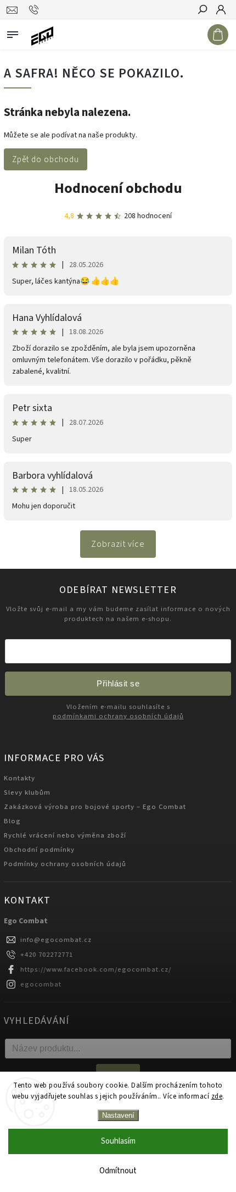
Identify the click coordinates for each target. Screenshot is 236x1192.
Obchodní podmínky (39, 850)
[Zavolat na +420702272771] (35, 10)
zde (217, 1096)
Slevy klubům (27, 792)
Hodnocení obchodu (118, 188)
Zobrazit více (118, 544)
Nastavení (118, 1115)
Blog (12, 821)
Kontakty (19, 778)
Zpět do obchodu (45, 159)
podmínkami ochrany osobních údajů (118, 716)
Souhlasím (118, 1141)
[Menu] (12, 32)
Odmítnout (118, 1171)
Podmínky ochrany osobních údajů (65, 864)
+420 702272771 (46, 955)
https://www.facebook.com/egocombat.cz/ (95, 969)
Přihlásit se (118, 683)
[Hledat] (202, 10)
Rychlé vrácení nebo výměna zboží (65, 835)
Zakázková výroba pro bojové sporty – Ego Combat (95, 807)
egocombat (40, 984)
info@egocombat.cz (56, 940)
